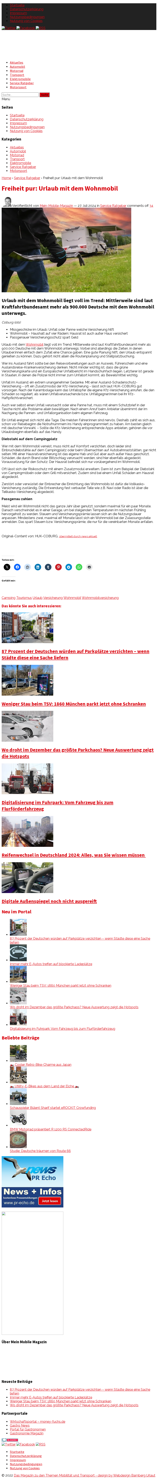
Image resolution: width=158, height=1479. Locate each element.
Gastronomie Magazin (26, 1433)
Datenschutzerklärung (26, 9)
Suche (44, 95)
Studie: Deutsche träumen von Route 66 (40, 1151)
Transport (17, 75)
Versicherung (53, 598)
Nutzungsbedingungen (27, 17)
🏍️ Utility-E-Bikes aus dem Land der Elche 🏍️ (44, 1086)
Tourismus (24, 598)
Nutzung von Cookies (26, 21)
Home (6, 178)
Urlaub (38, 598)
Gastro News (20, 1425)
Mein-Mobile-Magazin (56, 206)
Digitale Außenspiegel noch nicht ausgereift (49, 901)
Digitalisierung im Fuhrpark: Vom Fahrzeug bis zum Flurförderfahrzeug (62, 1029)
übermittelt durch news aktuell (78, 536)
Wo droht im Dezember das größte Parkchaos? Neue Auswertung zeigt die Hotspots (74, 1007)
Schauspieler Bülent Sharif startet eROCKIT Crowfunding (53, 1108)
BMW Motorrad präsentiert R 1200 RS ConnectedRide (50, 1129)
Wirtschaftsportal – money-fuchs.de (37, 1422)
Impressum (18, 13)
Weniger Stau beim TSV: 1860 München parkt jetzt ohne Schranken (74, 704)
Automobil (17, 66)
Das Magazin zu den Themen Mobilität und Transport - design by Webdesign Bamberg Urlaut (84, 1475)
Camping (8, 598)
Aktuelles (16, 62)
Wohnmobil (34, 344)
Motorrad (16, 71)
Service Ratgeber (22, 83)
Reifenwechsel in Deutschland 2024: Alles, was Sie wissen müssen (74, 855)
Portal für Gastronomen (28, 1429)
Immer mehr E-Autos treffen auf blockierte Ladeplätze (51, 964)
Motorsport (18, 87)
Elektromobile (20, 79)
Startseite (17, 5)
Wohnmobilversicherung (100, 598)
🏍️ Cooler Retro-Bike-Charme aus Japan (40, 1065)
